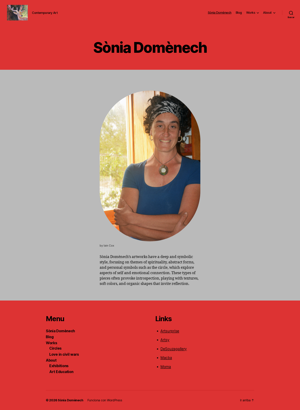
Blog (239, 12)
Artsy (164, 340)
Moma (165, 367)
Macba (166, 358)
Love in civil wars (64, 354)
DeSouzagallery (173, 349)
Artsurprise (169, 331)
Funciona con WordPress (104, 400)
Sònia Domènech (219, 12)
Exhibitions (59, 366)
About (267, 12)
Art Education (61, 372)
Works (250, 12)
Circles (55, 348)
